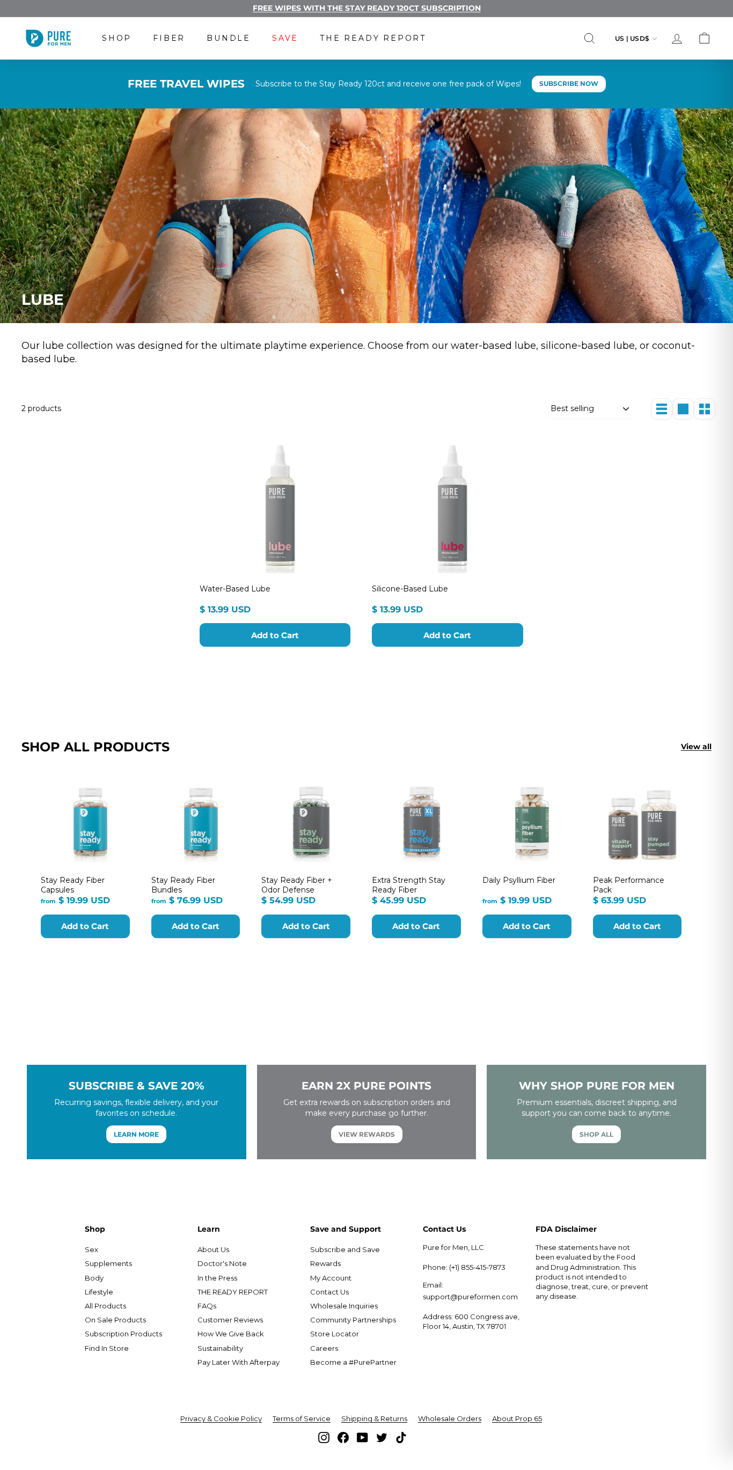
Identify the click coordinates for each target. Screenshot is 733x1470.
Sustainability (220, 1348)
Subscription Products (123, 1333)
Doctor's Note (222, 1263)
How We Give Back (230, 1333)
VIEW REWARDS (367, 1134)
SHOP (116, 38)
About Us (213, 1249)
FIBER (169, 38)
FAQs (206, 1305)
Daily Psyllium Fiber (518, 880)
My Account (330, 1278)
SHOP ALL (596, 1134)
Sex (91, 1249)
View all (696, 746)
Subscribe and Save (345, 1249)
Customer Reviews (230, 1319)
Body (94, 1278)
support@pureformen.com (470, 1296)
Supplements (108, 1263)
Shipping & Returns (374, 1418)
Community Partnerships (353, 1319)
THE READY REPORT (373, 38)
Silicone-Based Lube (410, 589)
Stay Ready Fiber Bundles (183, 885)
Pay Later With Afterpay (238, 1362)
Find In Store (107, 1348)
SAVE (285, 38)
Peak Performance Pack (628, 885)
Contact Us (329, 1292)
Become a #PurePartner (353, 1362)
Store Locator (334, 1333)
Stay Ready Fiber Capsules (73, 885)
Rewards (325, 1263)
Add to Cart (275, 635)
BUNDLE (229, 38)
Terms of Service (302, 1418)
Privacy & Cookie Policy (221, 1418)
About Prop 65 (517, 1418)
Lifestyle (99, 1292)
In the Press (217, 1278)
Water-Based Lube (235, 589)
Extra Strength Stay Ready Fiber (408, 885)
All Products (105, 1305)
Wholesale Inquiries (344, 1305)
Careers (324, 1348)
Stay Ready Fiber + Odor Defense (296, 885)
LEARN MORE (136, 1134)
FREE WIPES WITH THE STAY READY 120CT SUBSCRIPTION (367, 8)
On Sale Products (115, 1319)
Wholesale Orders (449, 1418)
